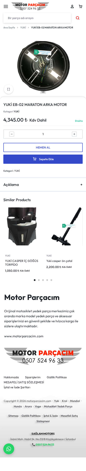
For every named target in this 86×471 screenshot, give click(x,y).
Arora (28, 406)
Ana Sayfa (9, 27)
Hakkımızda (11, 377)
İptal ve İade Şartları (17, 387)
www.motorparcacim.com (23, 336)
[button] (34, 280)
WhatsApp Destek (8, 448)
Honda (18, 406)
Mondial (75, 400)
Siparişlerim (32, 377)
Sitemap (13, 415)
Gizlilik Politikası (57, 377)
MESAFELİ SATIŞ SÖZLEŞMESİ (24, 382)
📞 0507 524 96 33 (43, 444)
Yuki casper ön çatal (59, 261)
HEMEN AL (43, 147)
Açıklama (11, 184)
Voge (38, 406)
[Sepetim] (80, 6)
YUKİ (23, 27)
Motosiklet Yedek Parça (58, 406)
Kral (64, 400)
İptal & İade (51, 415)
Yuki (56, 400)
